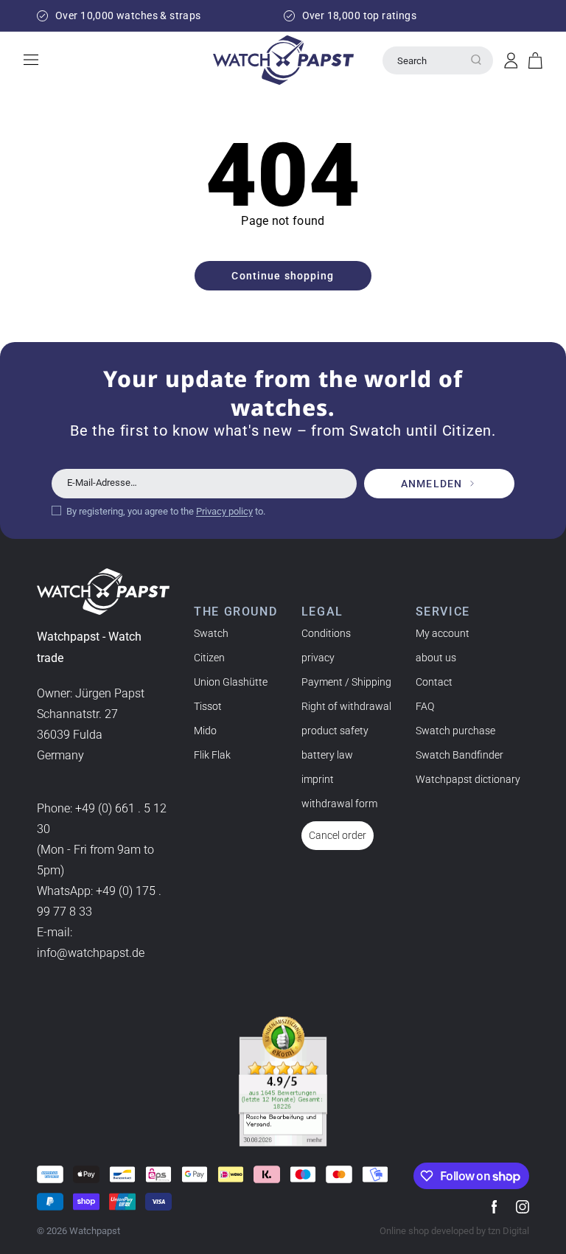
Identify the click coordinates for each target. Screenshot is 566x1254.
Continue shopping (282, 276)
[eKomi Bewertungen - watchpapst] (283, 1081)
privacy (318, 657)
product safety (334, 730)
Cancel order (337, 835)
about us (436, 657)
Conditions (326, 633)
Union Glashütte (231, 682)
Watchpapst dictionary (468, 779)
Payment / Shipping (346, 682)
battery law (327, 755)
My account (442, 633)
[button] (535, 60)
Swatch (211, 633)
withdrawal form (339, 803)
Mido (205, 730)
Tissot (208, 706)
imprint (317, 779)
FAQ (425, 706)
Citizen (209, 657)
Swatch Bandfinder (459, 755)
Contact (434, 682)
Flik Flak (212, 755)
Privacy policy (224, 511)
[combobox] (437, 60)
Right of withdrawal (346, 706)
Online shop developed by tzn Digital (454, 1230)
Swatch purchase (455, 730)
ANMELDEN (431, 484)
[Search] (476, 60)
